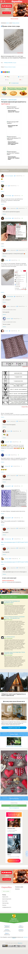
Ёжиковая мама (8, 538)
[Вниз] (27, 856)
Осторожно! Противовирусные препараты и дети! (12, 601)
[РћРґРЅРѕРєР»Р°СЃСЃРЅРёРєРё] (3, 72)
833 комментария (8, 619)
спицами (14, 62)
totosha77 (8, 318)
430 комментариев (9, 604)
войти (5, 582)
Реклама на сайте (19, 886)
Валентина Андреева (9, 175)
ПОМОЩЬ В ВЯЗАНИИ (8, 62)
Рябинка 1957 (7, 466)
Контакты (17, 889)
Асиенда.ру (21, 929)
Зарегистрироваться (8, 580)
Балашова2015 (8, 486)
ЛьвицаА (7, 558)
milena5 (6, 330)
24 (15, 83)
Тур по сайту (4, 901)
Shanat (6, 454)
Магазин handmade (14, 18)
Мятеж (9, 854)
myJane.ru (7, 929)
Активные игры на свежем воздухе (14, 746)
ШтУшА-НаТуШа (8, 195)
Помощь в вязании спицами (10, 66)
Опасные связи (11, 828)
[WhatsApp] (7, 72)
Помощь (4, 894)
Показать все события (14, 860)
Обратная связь (5, 903)
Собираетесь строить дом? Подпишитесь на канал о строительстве (13, 694)
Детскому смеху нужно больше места (14, 701)
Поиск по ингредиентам (14, 807)
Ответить (2, 181)
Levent (6, 185)
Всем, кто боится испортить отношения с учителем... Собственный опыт (14, 617)
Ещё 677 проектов (5, 104)
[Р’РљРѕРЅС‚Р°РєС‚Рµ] (2, 72)
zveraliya (6, 260)
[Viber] (5, 72)
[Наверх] (27, 851)
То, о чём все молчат (9, 637)
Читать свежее (6, 891)
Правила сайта (5, 896)
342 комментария (8, 655)
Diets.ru (20, 925)
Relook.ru (7, 933)
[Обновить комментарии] (27, 853)
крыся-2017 (7, 441)
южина (8, 208)
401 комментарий (8, 638)
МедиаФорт (14, 918)
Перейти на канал (13, 727)
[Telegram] (9, 72)
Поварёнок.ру (7, 925)
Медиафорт (20, 943)
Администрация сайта (6, 899)
